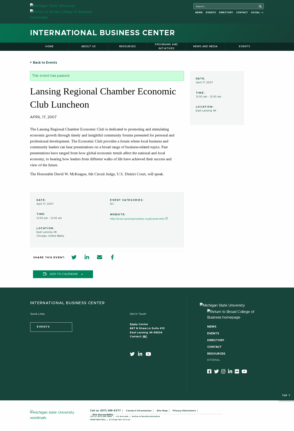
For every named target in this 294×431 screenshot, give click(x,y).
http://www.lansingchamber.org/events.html (137, 219)
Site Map (162, 410)
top (285, 395)
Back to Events (44, 62)
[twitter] (133, 355)
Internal (213, 360)
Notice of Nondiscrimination (146, 416)
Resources (127, 46)
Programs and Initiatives (166, 46)
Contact (242, 12)
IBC (112, 204)
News (199, 12)
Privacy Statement (184, 410)
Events (211, 12)
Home (49, 46)
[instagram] (224, 372)
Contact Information (139, 410)
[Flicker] (238, 372)
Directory (226, 12)
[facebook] (210, 372)
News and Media (205, 46)
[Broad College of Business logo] (68, 15)
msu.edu (124, 416)
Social (256, 12)
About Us (88, 46)
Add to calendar (64, 274)
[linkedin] (141, 355)
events (43, 327)
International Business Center (102, 33)
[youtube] (150, 355)
